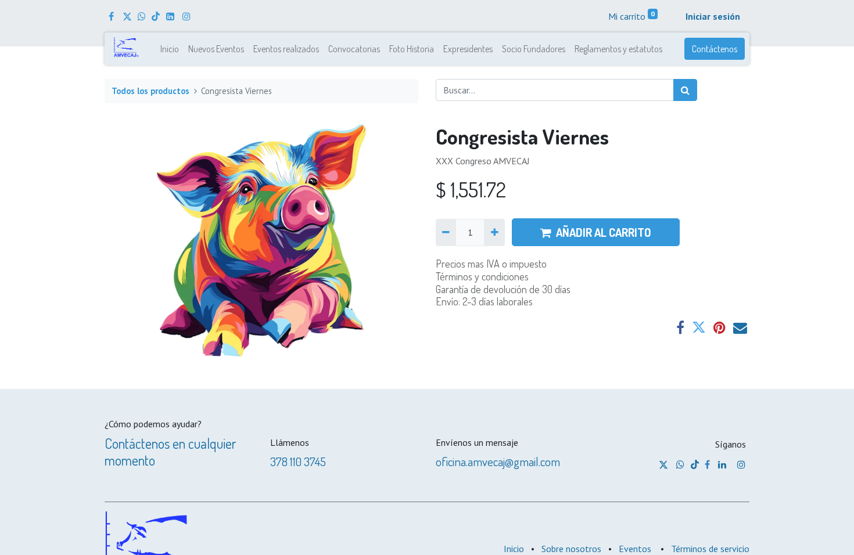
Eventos (635, 548)
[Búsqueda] (685, 90)
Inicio (514, 548)
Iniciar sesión (713, 16)
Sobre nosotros (571, 548)
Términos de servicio (710, 548)
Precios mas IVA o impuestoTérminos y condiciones (491, 270)
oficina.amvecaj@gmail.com (498, 461)
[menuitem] (170, 48)
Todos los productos (150, 90)
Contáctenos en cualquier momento (170, 451)
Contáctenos (714, 49)
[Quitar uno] (446, 232)
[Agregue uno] (494, 232)
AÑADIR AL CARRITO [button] (603, 232)
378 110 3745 (298, 461)
